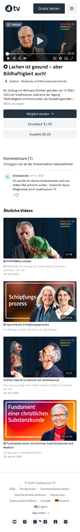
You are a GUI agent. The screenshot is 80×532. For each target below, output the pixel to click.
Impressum (57, 494)
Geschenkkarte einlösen (30, 494)
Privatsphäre (28, 488)
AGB (12, 488)
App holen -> (40, 513)
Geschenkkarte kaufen (54, 488)
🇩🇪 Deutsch (62, 500)
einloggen (10, 163)
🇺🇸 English (41, 506)
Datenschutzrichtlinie (23, 500)
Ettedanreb (21, 175)
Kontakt (46, 500)
